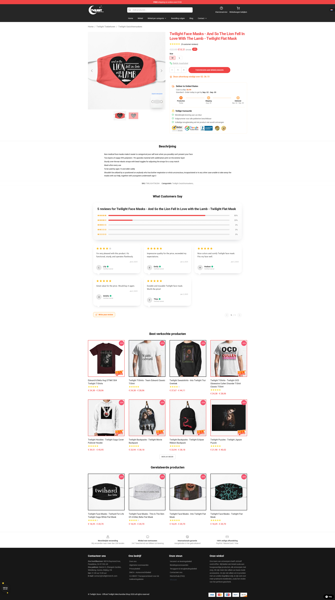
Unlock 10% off (5, 588)
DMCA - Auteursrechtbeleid (140, 572)
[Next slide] (161, 70)
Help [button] (330, 597)
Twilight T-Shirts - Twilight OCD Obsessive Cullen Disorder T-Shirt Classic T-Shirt (225, 383)
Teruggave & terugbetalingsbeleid (183, 569)
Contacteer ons (176, 572)
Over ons (132, 561)
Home (90, 26)
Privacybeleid (134, 569)
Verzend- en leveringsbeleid (181, 561)
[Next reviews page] (239, 315)
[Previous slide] (92, 70)
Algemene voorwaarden (139, 565)
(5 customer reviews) (189, 44)
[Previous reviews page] (226, 315)
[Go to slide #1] (120, 115)
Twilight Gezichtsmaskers (130, 26)
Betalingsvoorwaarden (179, 565)
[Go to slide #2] (133, 115)
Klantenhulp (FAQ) (177, 576)
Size (171, 54)
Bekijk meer (167, 457)
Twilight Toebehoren (105, 26)
